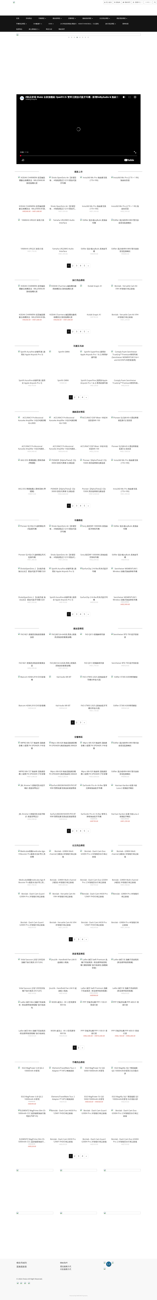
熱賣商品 (19, 29)
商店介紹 (49, 29)
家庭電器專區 (121, 18)
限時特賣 (125, 24)
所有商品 (29, 18)
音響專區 (71, 18)
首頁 (17, 18)
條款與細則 (21, 1262)
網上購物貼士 (33, 29)
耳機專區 (42, 18)
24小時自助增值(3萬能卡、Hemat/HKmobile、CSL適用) (79, 24)
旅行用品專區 (110, 24)
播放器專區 (56, 18)
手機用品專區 (21, 24)
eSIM (50, 24)
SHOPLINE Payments (82, 1295)
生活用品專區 (104, 18)
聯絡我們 (62, 29)
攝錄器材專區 (87, 18)
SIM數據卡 (37, 24)
